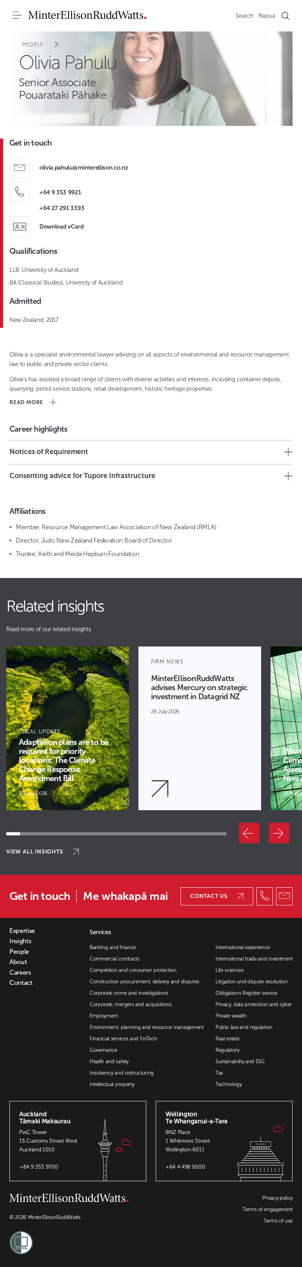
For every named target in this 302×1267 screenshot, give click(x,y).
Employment (104, 1016)
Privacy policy (277, 1198)
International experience (242, 947)
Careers (20, 972)
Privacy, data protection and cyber (253, 1004)
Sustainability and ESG (240, 1061)
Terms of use (278, 1221)
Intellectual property (112, 1084)
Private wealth (231, 1016)
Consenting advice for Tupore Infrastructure (82, 475)
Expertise (22, 931)
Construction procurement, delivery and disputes (144, 981)
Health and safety (109, 1061)
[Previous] (249, 833)
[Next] (279, 833)
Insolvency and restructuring (122, 1073)
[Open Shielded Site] (80, 1237)
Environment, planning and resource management (147, 1027)
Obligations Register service (246, 993)
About (18, 962)
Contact (21, 982)
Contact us (209, 896)
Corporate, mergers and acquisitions (131, 1004)
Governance (103, 1050)
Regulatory (227, 1050)
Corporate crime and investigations (129, 993)
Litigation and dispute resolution (251, 981)
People (33, 44)
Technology (228, 1084)
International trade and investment (254, 959)
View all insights (34, 851)
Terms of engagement (268, 1209)
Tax (219, 1073)
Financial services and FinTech (123, 1039)
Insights (20, 941)
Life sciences (229, 970)
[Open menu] (17, 15)
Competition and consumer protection (133, 970)
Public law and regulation (244, 1027)
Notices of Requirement (48, 451)
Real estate (227, 1039)
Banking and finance (113, 947)
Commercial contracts (115, 959)
